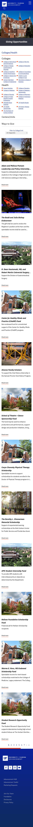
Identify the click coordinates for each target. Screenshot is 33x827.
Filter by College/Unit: (16, 130)
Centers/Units (8, 116)
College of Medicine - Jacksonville (24, 91)
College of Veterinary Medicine (24, 97)
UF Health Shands (23, 102)
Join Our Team (9, 794)
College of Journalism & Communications (24, 72)
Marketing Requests (10, 785)
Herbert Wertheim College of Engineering (10, 81)
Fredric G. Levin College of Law (22, 76)
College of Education (24, 66)
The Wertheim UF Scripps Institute (8, 111)
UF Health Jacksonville (7, 107)
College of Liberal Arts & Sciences (10, 76)
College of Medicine (9, 90)
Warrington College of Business (24, 81)
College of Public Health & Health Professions (8, 98)
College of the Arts (23, 62)
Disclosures (8, 799)
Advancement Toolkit (11, 782)
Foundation (7, 796)
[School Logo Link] (11, 4)
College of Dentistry (24, 88)
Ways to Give (8, 123)
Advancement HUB (10, 779)
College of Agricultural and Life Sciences (10, 62)
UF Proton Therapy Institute (23, 107)
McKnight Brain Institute (8, 103)
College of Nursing (9, 94)
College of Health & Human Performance (9, 72)
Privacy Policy (8, 802)
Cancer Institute (8, 88)
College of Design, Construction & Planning (9, 67)
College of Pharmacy (24, 94)
